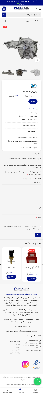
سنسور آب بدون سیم (11, 267)
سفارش (33, 101)
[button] (39, 44)
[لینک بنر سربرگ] (21, 2)
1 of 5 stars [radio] (30, 179)
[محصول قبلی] (8, 21)
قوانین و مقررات (15, 350)
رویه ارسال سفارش (15, 353)
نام (39, 208)
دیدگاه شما (36, 182)
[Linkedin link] (26, 147)
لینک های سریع (15, 341)
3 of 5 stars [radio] (27, 179)
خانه (40, 21)
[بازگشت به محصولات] (5, 21)
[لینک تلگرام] (21, 147)
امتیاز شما (37, 179)
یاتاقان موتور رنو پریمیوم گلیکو (31, 268)
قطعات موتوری (31, 21)
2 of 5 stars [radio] (28, 179)
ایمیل (38, 217)
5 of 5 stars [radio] (23, 179)
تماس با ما (17, 345)
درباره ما (18, 347)
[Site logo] (21, 9)
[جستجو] (4, 15)
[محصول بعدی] (3, 21)
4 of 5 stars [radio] (25, 179)
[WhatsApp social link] (24, 147)
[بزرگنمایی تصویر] (37, 60)
